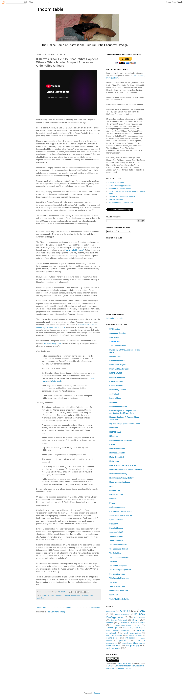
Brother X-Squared (122, 614)
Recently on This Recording (120, 511)
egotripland (114, 394)
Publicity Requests (116, 199)
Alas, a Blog (114, 337)
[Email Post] (70, 592)
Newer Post (41, 608)
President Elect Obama (122, 625)
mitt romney (130, 638)
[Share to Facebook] (84, 592)
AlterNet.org (114, 342)
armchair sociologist (55, 595)
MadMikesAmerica (117, 449)
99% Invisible (114, 329)
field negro (113, 402)
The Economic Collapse (119, 557)
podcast (122, 640)
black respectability (114, 635)
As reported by (52, 343)
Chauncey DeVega (124, 663)
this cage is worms (117, 574)
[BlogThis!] (79, 592)
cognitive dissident (117, 377)
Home (68, 608)
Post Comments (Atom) (56, 612)
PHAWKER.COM (116, 495)
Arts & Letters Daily (117, 346)
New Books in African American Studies (125, 470)
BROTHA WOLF (115, 373)
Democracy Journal (117, 390)
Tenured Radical (116, 541)
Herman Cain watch (119, 620)
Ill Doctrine (113, 436)
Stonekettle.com (116, 528)
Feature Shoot (115, 398)
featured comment (135, 635)
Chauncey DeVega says (71, 595)
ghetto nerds (112, 638)
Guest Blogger (139, 618)
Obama (135, 620)
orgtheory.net (114, 490)
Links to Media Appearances (120, 186)
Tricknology (85, 595)
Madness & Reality (117, 453)
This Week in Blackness (119, 578)
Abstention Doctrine (117, 333)
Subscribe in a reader (114, 318)
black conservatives (132, 633)
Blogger (97, 693)
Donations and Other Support (120, 188)
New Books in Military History (121, 478)
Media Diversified (116, 457)
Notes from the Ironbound (119, 482)
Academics (110, 611)
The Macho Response (118, 566)
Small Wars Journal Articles (120, 516)
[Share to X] (81, 592)
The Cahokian (115, 553)
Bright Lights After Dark (119, 369)
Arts (142, 610)
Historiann (113, 428)
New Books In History (118, 474)
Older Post (95, 608)
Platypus (113, 499)
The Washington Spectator (120, 570)
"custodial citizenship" (75, 250)
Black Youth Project (117, 365)
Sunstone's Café (116, 532)
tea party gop (132, 645)
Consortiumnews (116, 381)
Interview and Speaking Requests (122, 196)
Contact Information (116, 183)
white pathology (113, 648)
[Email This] (76, 592)
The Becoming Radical (118, 549)
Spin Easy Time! (116, 520)
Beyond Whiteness (117, 361)
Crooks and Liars (116, 386)
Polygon (112, 503)
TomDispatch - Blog (117, 587)
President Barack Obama (133, 622)
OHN (111, 486)
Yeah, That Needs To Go (119, 599)
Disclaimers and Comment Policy (121, 202)
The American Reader (118, 545)
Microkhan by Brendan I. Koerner (122, 465)
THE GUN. (113, 561)
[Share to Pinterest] (87, 592)
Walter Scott (56, 381)
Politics (109, 622)
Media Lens (114, 461)
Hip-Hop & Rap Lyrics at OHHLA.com (124, 424)
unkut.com (113, 595)
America (44, 595)
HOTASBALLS (115, 432)
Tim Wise (113, 582)
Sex (138, 625)
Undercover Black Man (118, 591)
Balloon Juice (114, 356)
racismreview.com (117, 507)
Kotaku (112, 445)
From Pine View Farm (118, 407)
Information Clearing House (120, 440)
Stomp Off (113, 524)
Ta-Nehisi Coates (116, 536)
